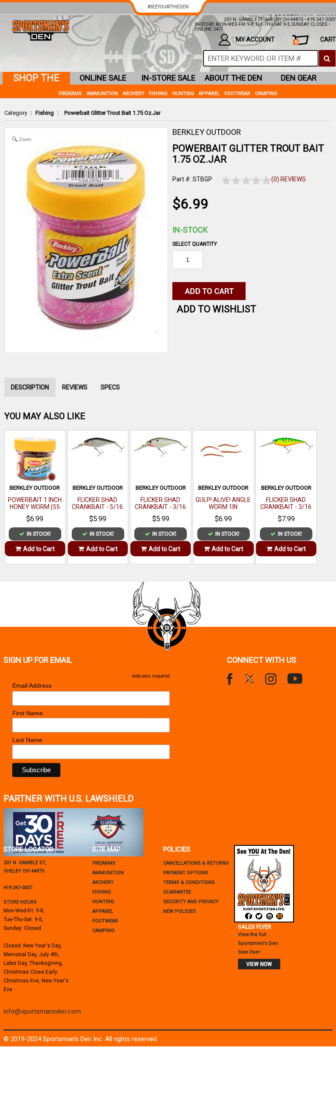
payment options (185, 873)
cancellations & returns (196, 863)
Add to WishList (216, 309)
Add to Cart (39, 548)
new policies (179, 911)
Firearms (70, 93)
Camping (266, 93)
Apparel (209, 93)
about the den (233, 77)
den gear (299, 77)
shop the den (36, 78)
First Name (27, 713)
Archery (133, 93)
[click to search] (327, 58)
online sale (103, 77)
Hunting (183, 93)
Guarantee (177, 892)
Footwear (237, 93)
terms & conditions (189, 882)
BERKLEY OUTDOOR (206, 132)
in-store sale (168, 77)
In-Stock (190, 229)
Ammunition (102, 93)
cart (315, 40)
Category (15, 113)
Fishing (44, 113)
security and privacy (191, 902)
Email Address (34, 686)
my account (255, 39)
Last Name (27, 739)
